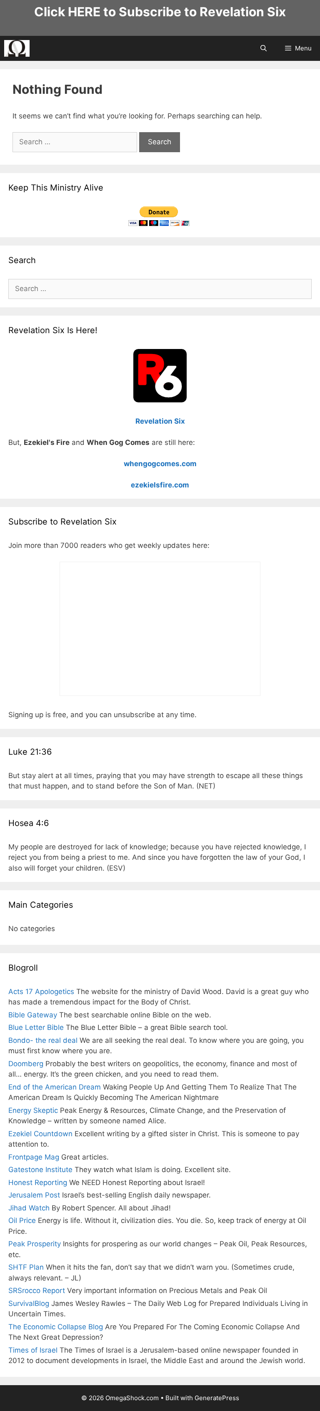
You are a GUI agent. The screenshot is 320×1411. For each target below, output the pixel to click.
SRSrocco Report (36, 1290)
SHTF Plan (26, 1267)
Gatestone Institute (40, 1169)
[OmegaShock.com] (17, 48)
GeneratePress (217, 1398)
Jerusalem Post (34, 1195)
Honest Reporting (37, 1182)
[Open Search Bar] (263, 48)
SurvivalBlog (28, 1303)
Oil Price (22, 1220)
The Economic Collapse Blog (55, 1327)
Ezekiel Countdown (40, 1134)
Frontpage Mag (33, 1157)
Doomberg (25, 1064)
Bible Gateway (32, 1015)
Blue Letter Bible (36, 1027)
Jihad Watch (29, 1208)
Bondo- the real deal (43, 1040)
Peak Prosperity (34, 1244)
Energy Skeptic (33, 1110)
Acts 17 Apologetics (41, 991)
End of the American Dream (54, 1087)
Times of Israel (33, 1350)
